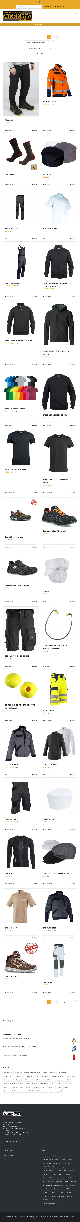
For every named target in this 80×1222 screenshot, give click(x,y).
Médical (34, 1083)
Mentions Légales (64, 1216)
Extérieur (7, 1080)
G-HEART (24, 1080)
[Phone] (17, 1141)
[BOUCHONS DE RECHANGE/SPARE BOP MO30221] (21, 686)
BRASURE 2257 (11, 765)
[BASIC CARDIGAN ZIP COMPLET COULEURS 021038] (59, 262)
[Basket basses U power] (21, 515)
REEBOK (28, 1087)
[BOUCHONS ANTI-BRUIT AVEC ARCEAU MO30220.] (59, 624)
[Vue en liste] (42, 54)
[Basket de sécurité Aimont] (59, 512)
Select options (10, 130)
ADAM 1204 (10, 120)
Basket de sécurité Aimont (54, 531)
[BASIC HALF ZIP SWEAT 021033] (21, 319)
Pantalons (7, 1087)
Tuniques (15, 1091)
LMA (5, 1083)
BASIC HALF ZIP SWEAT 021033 (18, 341)
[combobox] (40, 1026)
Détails (35, 130)
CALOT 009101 (49, 819)
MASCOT (12, 1083)
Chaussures (18, 1076)
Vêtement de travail (56, 1091)
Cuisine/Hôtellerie (57, 1076)
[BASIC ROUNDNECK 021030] (59, 390)
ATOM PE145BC (11, 229)
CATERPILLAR (62, 1072)
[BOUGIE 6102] (59, 689)
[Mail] (13, 1141)
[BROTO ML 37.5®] (59, 743)
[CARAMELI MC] (21, 906)
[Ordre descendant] (53, 42)
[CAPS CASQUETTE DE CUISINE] (59, 852)
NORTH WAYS (68, 1083)
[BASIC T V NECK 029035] (21, 448)
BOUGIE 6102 (48, 710)
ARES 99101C (10, 174)
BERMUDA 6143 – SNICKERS (17, 656)
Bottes (45, 1072)
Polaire (15, 1087)
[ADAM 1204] (21, 89)
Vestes (45, 1091)
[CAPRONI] (21, 852)
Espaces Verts (70, 1076)
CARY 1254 (47, 982)
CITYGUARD (28, 1076)
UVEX (38, 1091)
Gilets (38, 1080)
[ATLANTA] (59, 153)
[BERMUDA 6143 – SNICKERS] (21, 629)
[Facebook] (4, 1141)
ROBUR (36, 1087)
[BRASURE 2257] (21, 743)
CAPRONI (9, 874)
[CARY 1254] (59, 961)
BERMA (46, 591)
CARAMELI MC (11, 928)
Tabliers (6, 1091)
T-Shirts (67, 1087)
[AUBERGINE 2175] (59, 207)
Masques (20, 1083)
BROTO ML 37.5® (50, 765)
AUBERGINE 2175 (50, 229)
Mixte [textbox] (39, 1026)
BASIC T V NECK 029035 (15, 469)
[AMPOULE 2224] (59, 80)
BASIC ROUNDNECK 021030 (55, 415)
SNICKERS (51, 1087)
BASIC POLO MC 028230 (15, 409)
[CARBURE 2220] (59, 906)
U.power (23, 1091)
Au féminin (18, 1072)
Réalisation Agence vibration (40, 1218)
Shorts (43, 1087)
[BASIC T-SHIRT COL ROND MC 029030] (59, 453)
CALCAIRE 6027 (11, 819)
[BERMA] (59, 570)
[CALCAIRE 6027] (21, 798)
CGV (72, 1216)
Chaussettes (8, 1076)
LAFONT (68, 1080)
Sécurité (59, 1087)
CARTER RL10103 (12, 976)
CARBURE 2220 (49, 928)
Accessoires (8, 1072)
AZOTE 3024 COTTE (13, 283)
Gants (31, 1080)
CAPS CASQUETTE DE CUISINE (56, 874)
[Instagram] (7, 1141)
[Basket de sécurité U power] (21, 567)
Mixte (28, 1083)
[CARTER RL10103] (21, 958)
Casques (52, 1072)
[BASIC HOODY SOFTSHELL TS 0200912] (59, 324)
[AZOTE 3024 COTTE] (21, 262)
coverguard (45, 1076)
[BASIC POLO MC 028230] (21, 387)
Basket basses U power (15, 537)
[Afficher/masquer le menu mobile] (76, 13)
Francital (15, 1080)
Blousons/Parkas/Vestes (32, 1072)
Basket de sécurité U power (17, 585)
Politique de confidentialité (49, 1216)
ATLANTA (47, 174)
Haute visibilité (47, 1080)
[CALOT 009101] (59, 798)
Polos (22, 1087)
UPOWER (31, 1091)
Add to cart (47, 184)
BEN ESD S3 (8, 1155)
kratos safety (59, 1080)
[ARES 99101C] (21, 153)
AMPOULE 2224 (49, 102)
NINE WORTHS (44, 1083)
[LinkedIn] (10, 1141)
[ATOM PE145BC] (21, 207)
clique (37, 1076)
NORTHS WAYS (56, 1083)
